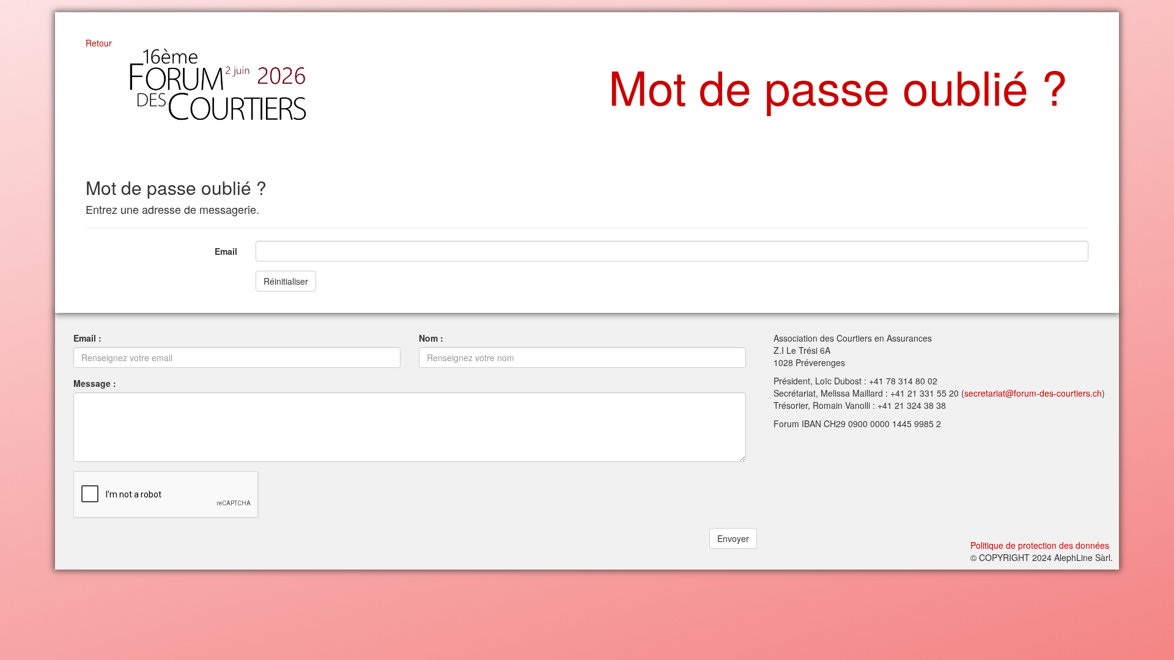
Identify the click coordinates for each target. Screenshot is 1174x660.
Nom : (431, 338)
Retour (99, 43)
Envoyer (733, 538)
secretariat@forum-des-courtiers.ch (1033, 393)
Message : (94, 383)
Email (226, 251)
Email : (87, 338)
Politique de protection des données (1039, 545)
